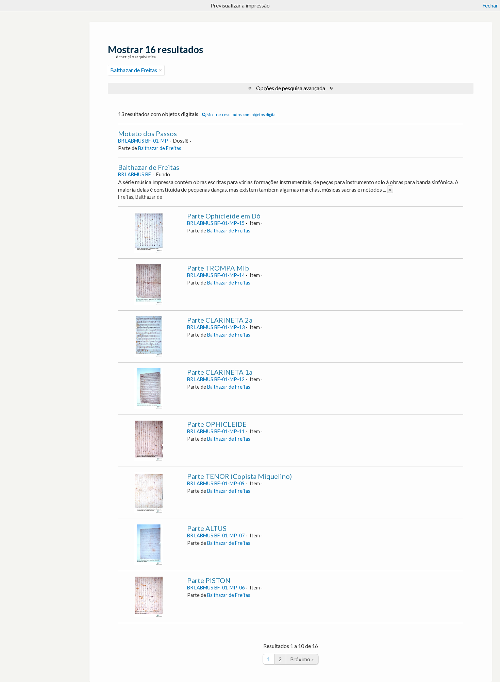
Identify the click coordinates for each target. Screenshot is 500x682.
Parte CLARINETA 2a (219, 320)
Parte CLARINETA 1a (219, 372)
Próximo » (302, 659)
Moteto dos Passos (147, 133)
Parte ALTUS (207, 528)
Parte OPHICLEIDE (217, 424)
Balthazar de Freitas (159, 148)
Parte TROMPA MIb (218, 268)
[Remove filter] (160, 70)
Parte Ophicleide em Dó (224, 216)
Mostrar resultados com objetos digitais (242, 114)
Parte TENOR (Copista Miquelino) (239, 476)
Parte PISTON (209, 580)
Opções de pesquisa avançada (290, 88)
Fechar (490, 5)
